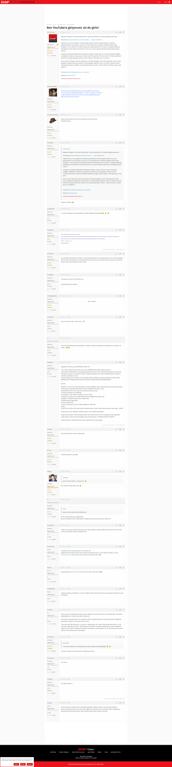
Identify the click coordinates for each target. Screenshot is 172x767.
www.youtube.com (66, 555)
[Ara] (36, 2)
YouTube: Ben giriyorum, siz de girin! (79, 190)
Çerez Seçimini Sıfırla (115, 752)
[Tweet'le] (120, 32)
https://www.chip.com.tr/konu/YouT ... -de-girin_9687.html (87, 155)
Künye (106, 752)
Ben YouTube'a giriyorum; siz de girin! (78, 72)
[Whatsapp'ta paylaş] (116, 32)
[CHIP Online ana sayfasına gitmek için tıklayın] (5, 2)
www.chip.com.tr (70, 75)
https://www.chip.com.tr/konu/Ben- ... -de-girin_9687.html (85, 40)
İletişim (99, 752)
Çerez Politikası (91, 752)
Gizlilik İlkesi (53, 752)
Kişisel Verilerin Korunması (78, 752)
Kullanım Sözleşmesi (64, 752)
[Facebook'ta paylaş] (123, 32)
